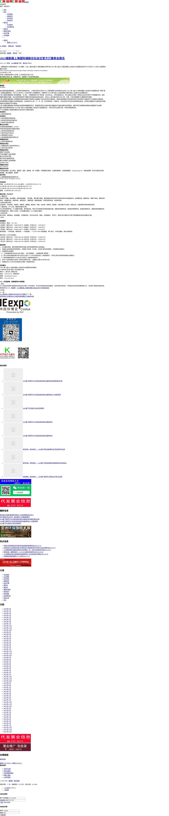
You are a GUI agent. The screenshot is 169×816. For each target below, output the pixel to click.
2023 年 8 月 (7, 685)
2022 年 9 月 (7, 708)
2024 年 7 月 (7, 662)
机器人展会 (7, 775)
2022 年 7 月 (7, 712)
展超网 (27, 2)
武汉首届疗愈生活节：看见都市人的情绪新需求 (15, 517)
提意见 (6, 40)
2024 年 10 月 (8, 655)
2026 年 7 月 (7, 611)
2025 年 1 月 (7, 649)
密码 (7, 800)
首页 (5, 10)
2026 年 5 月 (7, 615)
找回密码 (18, 46)
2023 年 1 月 (7, 700)
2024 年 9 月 (7, 657)
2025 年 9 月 (7, 632)
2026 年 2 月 (7, 621)
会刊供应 (10, 18)
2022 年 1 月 (7, 725)
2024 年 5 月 (7, 666)
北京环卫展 (7, 769)
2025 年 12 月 (8, 626)
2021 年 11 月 (8, 729)
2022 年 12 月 (8, 702)
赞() (2, 283)
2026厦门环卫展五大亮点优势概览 (33, 408)
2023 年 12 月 (8, 676)
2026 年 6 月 (7, 613)
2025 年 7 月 (7, 636)
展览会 (6, 22)
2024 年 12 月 (8, 651)
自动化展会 (7, 771)
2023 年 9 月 (7, 683)
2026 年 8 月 (7, 609)
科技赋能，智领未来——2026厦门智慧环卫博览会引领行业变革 (42, 476)
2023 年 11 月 (8, 678)
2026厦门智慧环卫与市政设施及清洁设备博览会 (37, 422)
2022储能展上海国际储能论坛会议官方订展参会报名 (32, 58)
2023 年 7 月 (7, 687)
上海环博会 (7, 777)
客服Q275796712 (12, 42)
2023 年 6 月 (7, 689)
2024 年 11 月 (8, 653)
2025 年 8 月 (7, 634)
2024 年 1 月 (7, 674)
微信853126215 (17, 763)
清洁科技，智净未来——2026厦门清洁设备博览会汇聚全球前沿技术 (44, 449)
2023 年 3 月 (7, 695)
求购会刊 (10, 20)
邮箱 (1, 813)
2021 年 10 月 (8, 731)
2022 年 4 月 (7, 719)
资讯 (5, 12)
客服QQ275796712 (6, 763)
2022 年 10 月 (8, 706)
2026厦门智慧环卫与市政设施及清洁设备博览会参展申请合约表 (42, 381)
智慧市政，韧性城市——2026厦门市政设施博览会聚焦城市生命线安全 (45, 463)
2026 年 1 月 (7, 623)
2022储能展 (14, 63)
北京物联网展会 (8, 773)
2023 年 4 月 (7, 693)
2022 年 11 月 (8, 704)
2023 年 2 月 (7, 698)
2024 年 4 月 (7, 668)
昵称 (1, 810)
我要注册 (11, 46)
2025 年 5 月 (7, 640)
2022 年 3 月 (7, 721)
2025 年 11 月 (8, 628)
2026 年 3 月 (7, 619)
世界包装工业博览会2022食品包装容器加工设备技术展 (17, 296)
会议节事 (6, 33)
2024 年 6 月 (7, 664)
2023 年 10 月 (8, 681)
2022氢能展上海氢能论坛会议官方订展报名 (13, 294)
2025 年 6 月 (7, 638)
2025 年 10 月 (8, 630)
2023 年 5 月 (7, 691)
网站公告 (6, 598)
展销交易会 (7, 31)
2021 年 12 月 (8, 727)
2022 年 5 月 (7, 717)
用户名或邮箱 (4, 798)
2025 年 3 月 (7, 645)
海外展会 (10, 14)
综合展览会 (10, 27)
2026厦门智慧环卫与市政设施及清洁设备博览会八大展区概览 (42, 394)
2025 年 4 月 (7, 642)
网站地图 (16, 781)
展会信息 (3, 759)
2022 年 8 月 (7, 710)
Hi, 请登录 (3, 46)
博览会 (6, 29)
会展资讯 (10, 16)
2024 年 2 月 (7, 672)
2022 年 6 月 (7, 714)
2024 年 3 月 (7, 670)
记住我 (8, 802)
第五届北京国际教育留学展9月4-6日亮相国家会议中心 (17, 515)
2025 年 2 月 (7, 647)
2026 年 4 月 (7, 617)
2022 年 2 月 (7, 723)
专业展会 (10, 24)
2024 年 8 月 (7, 659)
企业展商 (6, 35)
